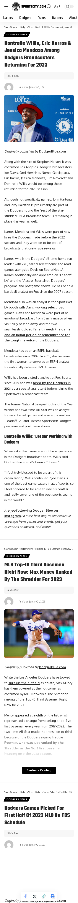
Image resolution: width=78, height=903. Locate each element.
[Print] (52, 896)
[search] (49, 6)
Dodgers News (16, 34)
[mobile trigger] (8, 6)
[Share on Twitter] (34, 896)
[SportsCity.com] (29, 6)
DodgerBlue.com (52, 151)
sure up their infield (24, 683)
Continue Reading (39, 770)
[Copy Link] (43, 896)
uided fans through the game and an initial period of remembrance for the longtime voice (37, 334)
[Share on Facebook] (25, 896)
